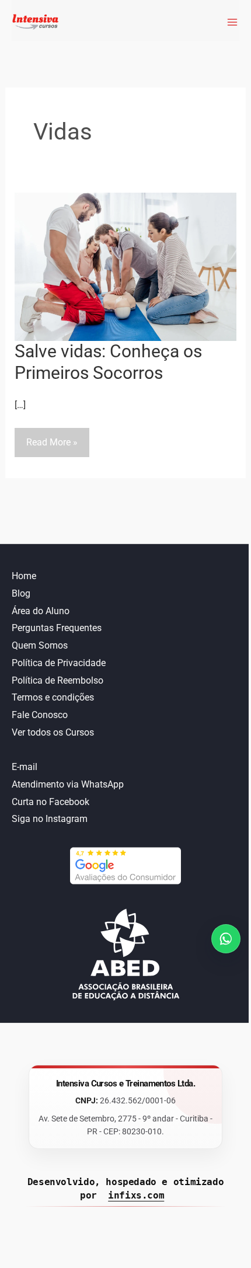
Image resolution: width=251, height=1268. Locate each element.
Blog (21, 593)
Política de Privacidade (59, 662)
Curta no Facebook (50, 801)
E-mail (24, 766)
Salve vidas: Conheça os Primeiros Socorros (108, 362)
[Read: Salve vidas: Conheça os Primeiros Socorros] (126, 265)
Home (24, 575)
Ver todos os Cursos (53, 732)
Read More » (52, 446)
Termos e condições (53, 697)
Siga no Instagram (50, 818)
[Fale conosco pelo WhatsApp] (225, 938)
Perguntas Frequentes (57, 627)
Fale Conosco (40, 714)
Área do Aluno (40, 610)
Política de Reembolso (57, 680)
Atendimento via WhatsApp (68, 784)
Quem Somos (40, 645)
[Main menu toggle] (230, 22)
